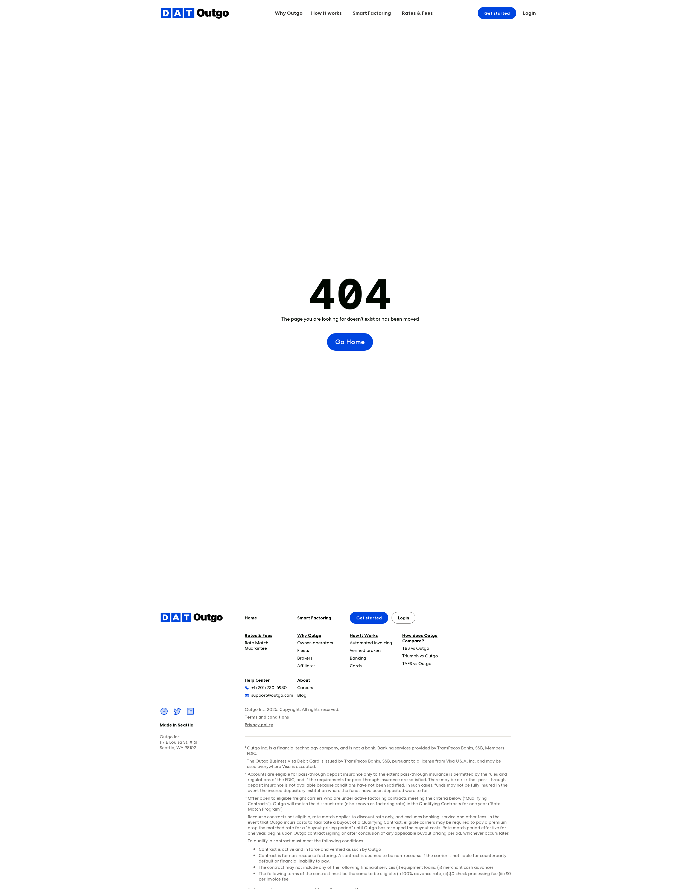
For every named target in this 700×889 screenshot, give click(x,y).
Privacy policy (259, 724)
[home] (195, 13)
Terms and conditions (267, 717)
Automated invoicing (371, 643)
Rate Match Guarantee (256, 645)
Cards (356, 666)
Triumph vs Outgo (420, 656)
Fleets (303, 650)
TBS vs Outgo (415, 648)
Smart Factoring (372, 13)
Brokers (304, 658)
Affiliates (306, 666)
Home (251, 618)
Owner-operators (315, 643)
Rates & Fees (258, 635)
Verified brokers (365, 650)
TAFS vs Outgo (416, 663)
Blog (302, 695)
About (303, 680)
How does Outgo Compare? (420, 638)
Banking (358, 658)
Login (529, 13)
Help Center (257, 680)
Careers (305, 687)
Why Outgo (309, 635)
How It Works (364, 635)
